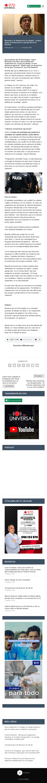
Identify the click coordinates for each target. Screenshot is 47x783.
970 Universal (17, 47)
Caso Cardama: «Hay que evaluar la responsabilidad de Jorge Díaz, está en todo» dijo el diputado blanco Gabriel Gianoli (23, 570)
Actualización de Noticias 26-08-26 (19, 588)
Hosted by (23, 779)
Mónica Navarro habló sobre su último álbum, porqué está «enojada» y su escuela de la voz (23, 597)
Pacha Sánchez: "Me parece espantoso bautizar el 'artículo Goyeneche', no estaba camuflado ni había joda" (22, 737)
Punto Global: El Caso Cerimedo (17, 580)
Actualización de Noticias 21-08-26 (19, 745)
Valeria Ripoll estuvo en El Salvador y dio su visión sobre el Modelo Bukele (22, 607)
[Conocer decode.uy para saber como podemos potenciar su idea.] (23, 772)
